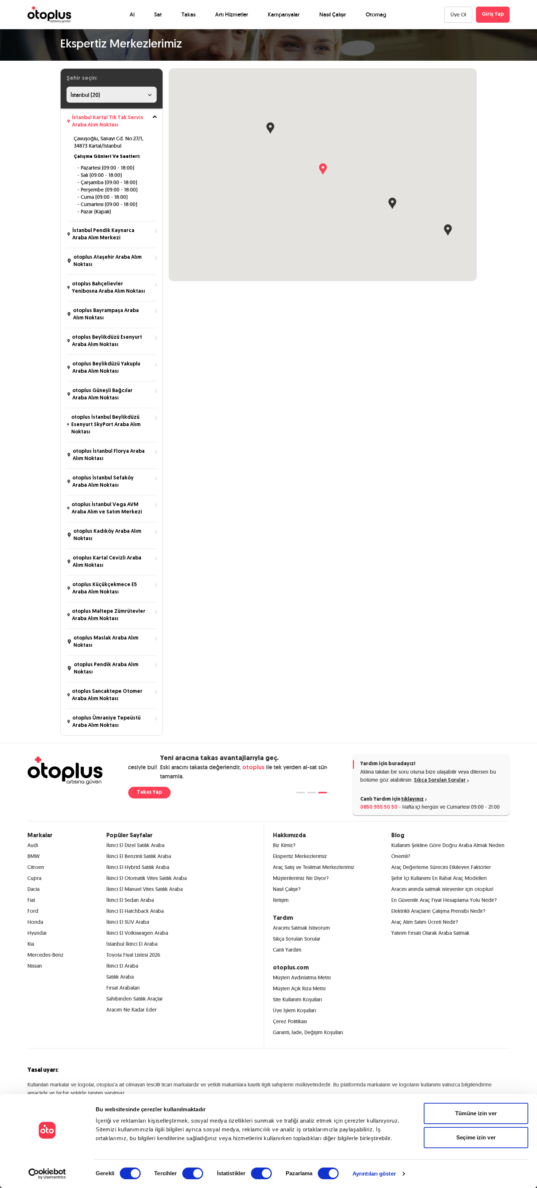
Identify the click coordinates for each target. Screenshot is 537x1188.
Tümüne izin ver (476, 1113)
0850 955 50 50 (378, 807)
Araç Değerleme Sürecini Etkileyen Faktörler (441, 867)
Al (132, 14)
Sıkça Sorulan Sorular (440, 780)
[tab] (300, 792)
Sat (158, 14)
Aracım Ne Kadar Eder (131, 1009)
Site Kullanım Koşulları (297, 999)
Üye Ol (458, 14)
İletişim (281, 900)
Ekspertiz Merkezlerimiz (300, 856)
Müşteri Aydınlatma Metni (302, 977)
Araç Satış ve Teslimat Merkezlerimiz (313, 867)
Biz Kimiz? (284, 845)
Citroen (35, 867)
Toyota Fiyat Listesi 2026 (133, 955)
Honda (35, 922)
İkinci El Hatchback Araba (135, 911)
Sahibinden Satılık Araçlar (134, 998)
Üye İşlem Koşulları (294, 1010)
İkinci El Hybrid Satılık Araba (137, 867)
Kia (30, 944)
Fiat (31, 900)
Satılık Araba (120, 976)
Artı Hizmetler (231, 14)
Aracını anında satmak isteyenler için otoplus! (442, 889)
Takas (188, 14)
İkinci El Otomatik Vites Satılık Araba (146, 878)
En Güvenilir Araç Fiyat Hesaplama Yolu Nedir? (444, 900)
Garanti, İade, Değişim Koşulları (308, 1032)
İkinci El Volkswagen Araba (137, 933)
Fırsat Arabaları (123, 987)
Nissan (34, 966)
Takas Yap (149, 792)
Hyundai (36, 933)
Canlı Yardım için (392, 799)
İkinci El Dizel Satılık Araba (135, 845)
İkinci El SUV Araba (127, 922)
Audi (32, 845)
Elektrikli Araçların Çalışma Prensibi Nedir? (438, 911)
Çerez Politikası (290, 1021)
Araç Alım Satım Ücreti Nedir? (424, 922)
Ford (32, 911)
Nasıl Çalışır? (287, 889)
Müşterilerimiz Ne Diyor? (301, 878)
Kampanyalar (284, 14)
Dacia (33, 889)
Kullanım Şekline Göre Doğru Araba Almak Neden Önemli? (447, 850)
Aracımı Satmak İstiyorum (301, 928)
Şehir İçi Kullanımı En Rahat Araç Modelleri (439, 878)
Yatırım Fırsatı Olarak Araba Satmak (430, 933)
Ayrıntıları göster (374, 1173)
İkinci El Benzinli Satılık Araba (138, 856)
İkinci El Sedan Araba (130, 900)
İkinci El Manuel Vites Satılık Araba (144, 889)
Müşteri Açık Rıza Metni (299, 988)
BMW (33, 856)
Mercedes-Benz (45, 955)
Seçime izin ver (476, 1137)
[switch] (192, 1173)
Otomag (376, 14)
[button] (323, 168)
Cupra (34, 878)
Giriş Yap (493, 14)
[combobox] (111, 95)
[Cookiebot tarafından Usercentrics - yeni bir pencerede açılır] (47, 1173)
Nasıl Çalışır (332, 14)
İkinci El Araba (122, 966)
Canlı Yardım (287, 949)
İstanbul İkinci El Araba (131, 944)
